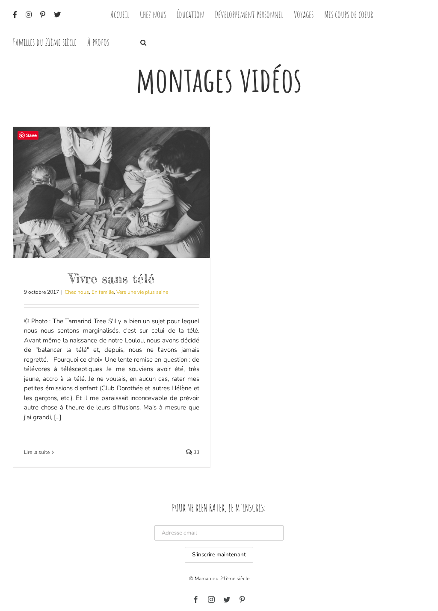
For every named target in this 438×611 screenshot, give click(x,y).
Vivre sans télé (111, 278)
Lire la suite (37, 452)
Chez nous (77, 292)
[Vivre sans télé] (111, 192)
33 (195, 452)
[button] (143, 42)
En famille (103, 292)
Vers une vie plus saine (142, 292)
